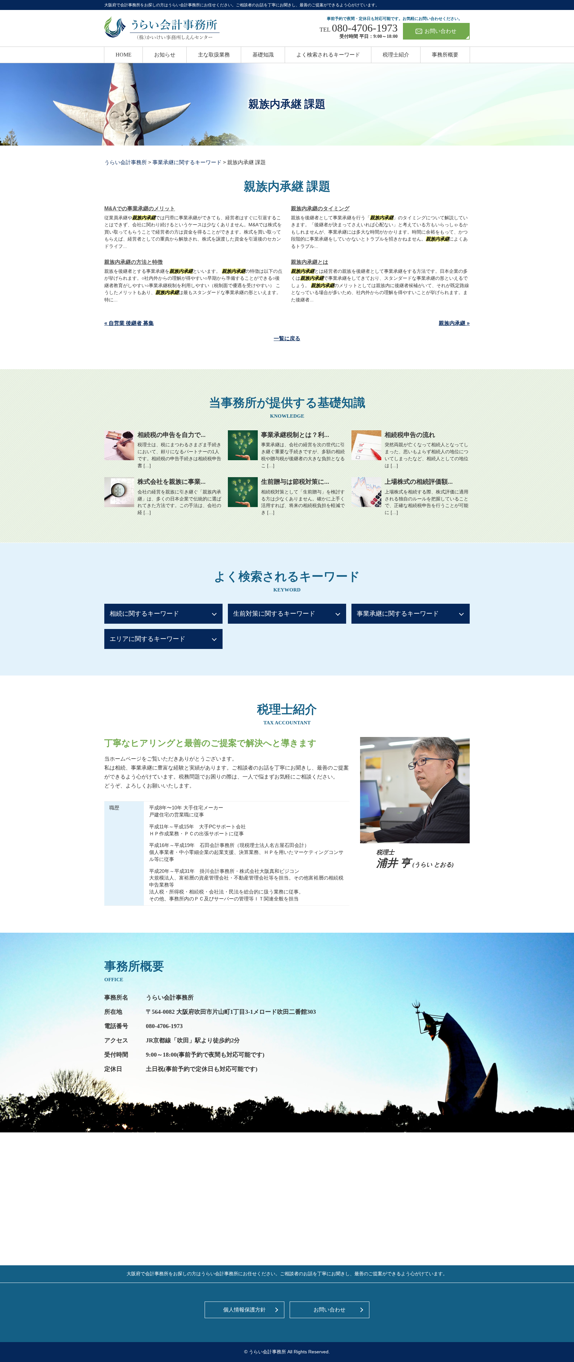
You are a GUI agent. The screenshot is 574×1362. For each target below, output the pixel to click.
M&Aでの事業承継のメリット (139, 208)
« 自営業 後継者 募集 (129, 323)
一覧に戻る (287, 338)
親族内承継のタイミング (320, 208)
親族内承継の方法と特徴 (133, 262)
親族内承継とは (309, 262)
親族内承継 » (454, 323)
